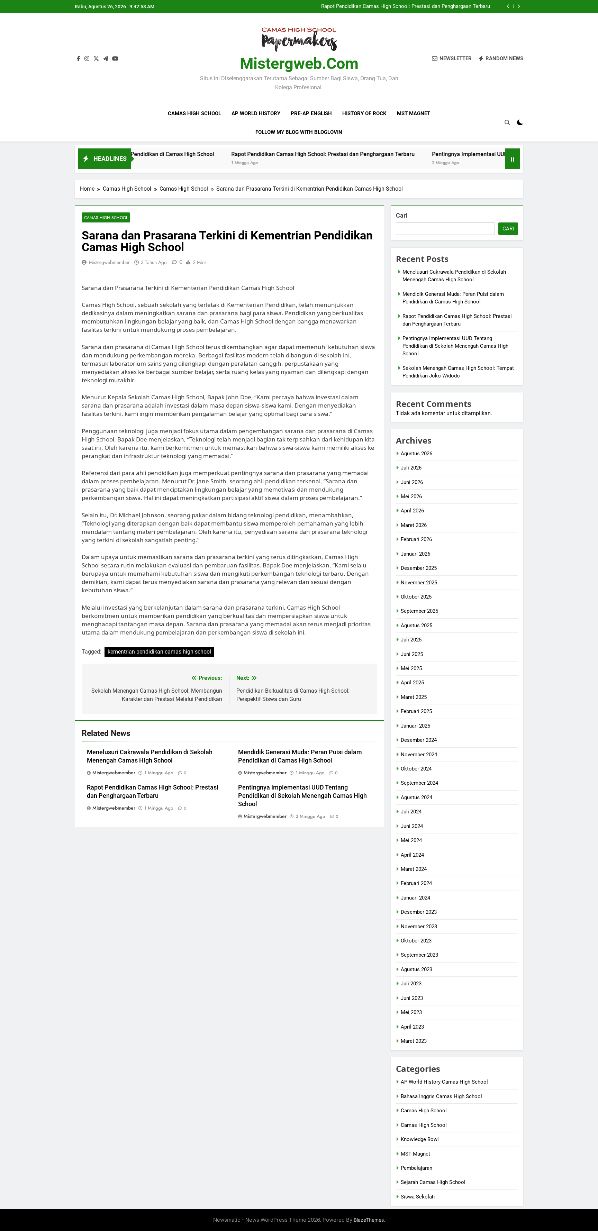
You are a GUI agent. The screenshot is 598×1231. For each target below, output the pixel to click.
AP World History (256, 113)
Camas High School (194, 113)
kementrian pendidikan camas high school (159, 651)
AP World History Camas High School (444, 1082)
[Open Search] (507, 122)
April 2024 (412, 855)
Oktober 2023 (416, 941)
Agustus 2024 (416, 797)
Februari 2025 (416, 711)
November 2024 (419, 754)
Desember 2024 (419, 740)
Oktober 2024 (416, 769)
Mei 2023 (411, 1012)
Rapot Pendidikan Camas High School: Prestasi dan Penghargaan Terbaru (405, 6)
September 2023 (419, 955)
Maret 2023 (414, 1041)
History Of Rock (364, 113)
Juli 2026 (411, 468)
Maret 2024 (414, 869)
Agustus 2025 (416, 625)
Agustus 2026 (416, 453)
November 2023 (419, 926)
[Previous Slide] (508, 6)
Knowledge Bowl (420, 1139)
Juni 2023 (412, 998)
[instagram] (86, 59)
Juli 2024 (411, 812)
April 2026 (412, 511)
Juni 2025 (412, 654)
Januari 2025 (415, 726)
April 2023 (412, 1027)
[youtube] (115, 59)
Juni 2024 (412, 826)
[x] (96, 59)
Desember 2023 (419, 912)
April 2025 (412, 683)
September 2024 (419, 783)
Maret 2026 (414, 525)
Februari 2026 (416, 539)
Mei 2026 (411, 496)
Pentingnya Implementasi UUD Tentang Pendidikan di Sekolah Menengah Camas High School (302, 796)
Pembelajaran (416, 1168)
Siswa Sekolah (418, 1197)
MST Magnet (413, 113)
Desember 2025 (419, 568)
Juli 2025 (411, 640)
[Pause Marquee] (512, 158)
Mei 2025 (411, 668)
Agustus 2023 (416, 969)
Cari (402, 215)
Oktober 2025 (416, 597)
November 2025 (419, 583)
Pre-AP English (311, 113)
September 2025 (419, 611)
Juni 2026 (412, 482)
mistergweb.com (299, 63)
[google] (105, 59)
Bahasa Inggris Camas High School (441, 1096)
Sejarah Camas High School (433, 1182)
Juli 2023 (411, 984)
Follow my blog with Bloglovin (298, 132)
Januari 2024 (415, 898)
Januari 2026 (415, 554)
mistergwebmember (109, 262)
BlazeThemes (369, 1220)
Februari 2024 (416, 883)
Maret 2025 (414, 697)
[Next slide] (518, 6)
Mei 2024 (411, 840)
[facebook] (78, 59)
